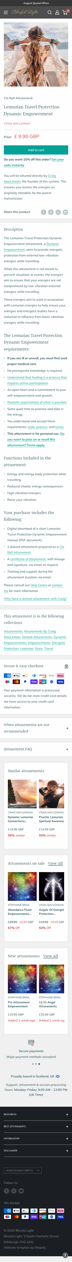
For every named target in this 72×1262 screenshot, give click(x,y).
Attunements (13, 631)
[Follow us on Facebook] (6, 1191)
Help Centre (39, 585)
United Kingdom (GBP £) (19, 1170)
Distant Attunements (37, 637)
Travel (48, 648)
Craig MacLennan (17, 123)
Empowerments (39, 643)
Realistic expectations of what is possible (36, 402)
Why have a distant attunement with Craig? (35, 599)
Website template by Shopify (25, 1247)
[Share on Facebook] (43, 212)
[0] (65, 12)
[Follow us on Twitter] (14, 1191)
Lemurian (26, 648)
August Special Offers (36, 3)
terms (59, 427)
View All (55, 863)
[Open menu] (6, 12)
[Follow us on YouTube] (21, 1191)
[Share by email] (65, 212)
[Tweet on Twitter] (58, 212)
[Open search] (50, 12)
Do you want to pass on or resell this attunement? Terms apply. (35, 439)
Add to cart (36, 150)
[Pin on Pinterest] (51, 212)
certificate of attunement (28, 559)
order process (37, 427)
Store (39, 648)
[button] (65, 1255)
